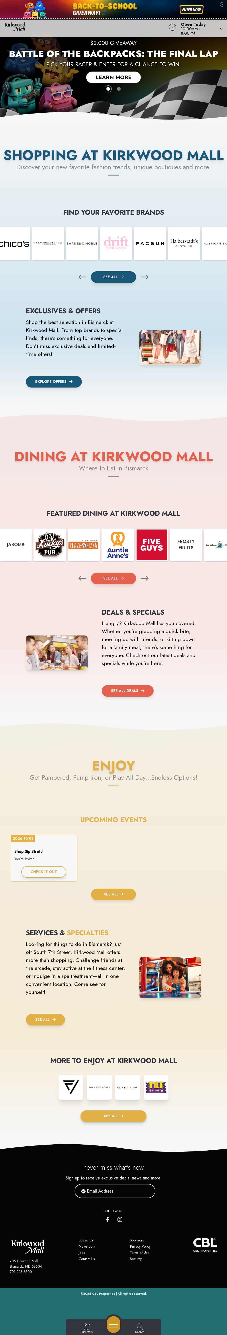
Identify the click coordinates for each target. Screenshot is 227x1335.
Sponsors (137, 1240)
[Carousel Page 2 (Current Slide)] (119, 89)
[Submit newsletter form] (147, 1191)
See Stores (113, 74)
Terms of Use (139, 1252)
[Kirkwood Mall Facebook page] (108, 1218)
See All (111, 277)
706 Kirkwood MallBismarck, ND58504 (26, 1264)
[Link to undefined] (48, 243)
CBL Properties (103, 1293)
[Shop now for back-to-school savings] (192, 9)
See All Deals (124, 690)
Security (136, 1258)
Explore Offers (51, 381)
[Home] (86, 28)
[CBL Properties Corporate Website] (193, 1245)
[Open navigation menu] (113, 1324)
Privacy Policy (140, 1246)
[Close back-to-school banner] (222, 4)
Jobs (82, 1252)
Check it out (44, 871)
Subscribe (86, 1240)
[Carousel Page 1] (108, 89)
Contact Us (87, 1258)
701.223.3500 (21, 1271)
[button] (200, 28)
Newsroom (87, 1246)
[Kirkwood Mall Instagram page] (120, 1218)
